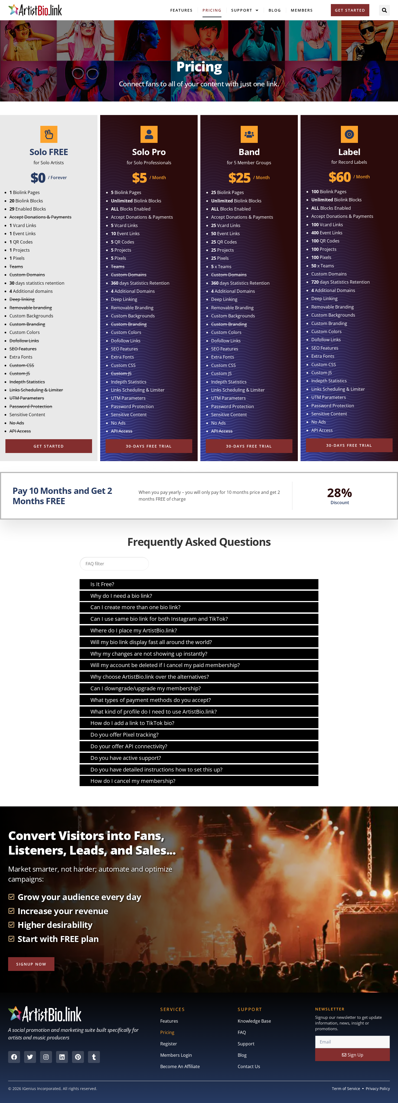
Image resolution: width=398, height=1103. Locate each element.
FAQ (242, 1032)
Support (241, 10)
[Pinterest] (78, 1057)
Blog (275, 10)
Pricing (212, 10)
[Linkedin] (62, 1057)
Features (181, 10)
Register (168, 1044)
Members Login (176, 1055)
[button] (384, 10)
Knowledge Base (254, 1021)
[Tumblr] (94, 1057)
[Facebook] (14, 1057)
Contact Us (249, 1066)
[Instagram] (46, 1057)
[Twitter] (30, 1057)
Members (302, 10)
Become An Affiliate (180, 1066)
